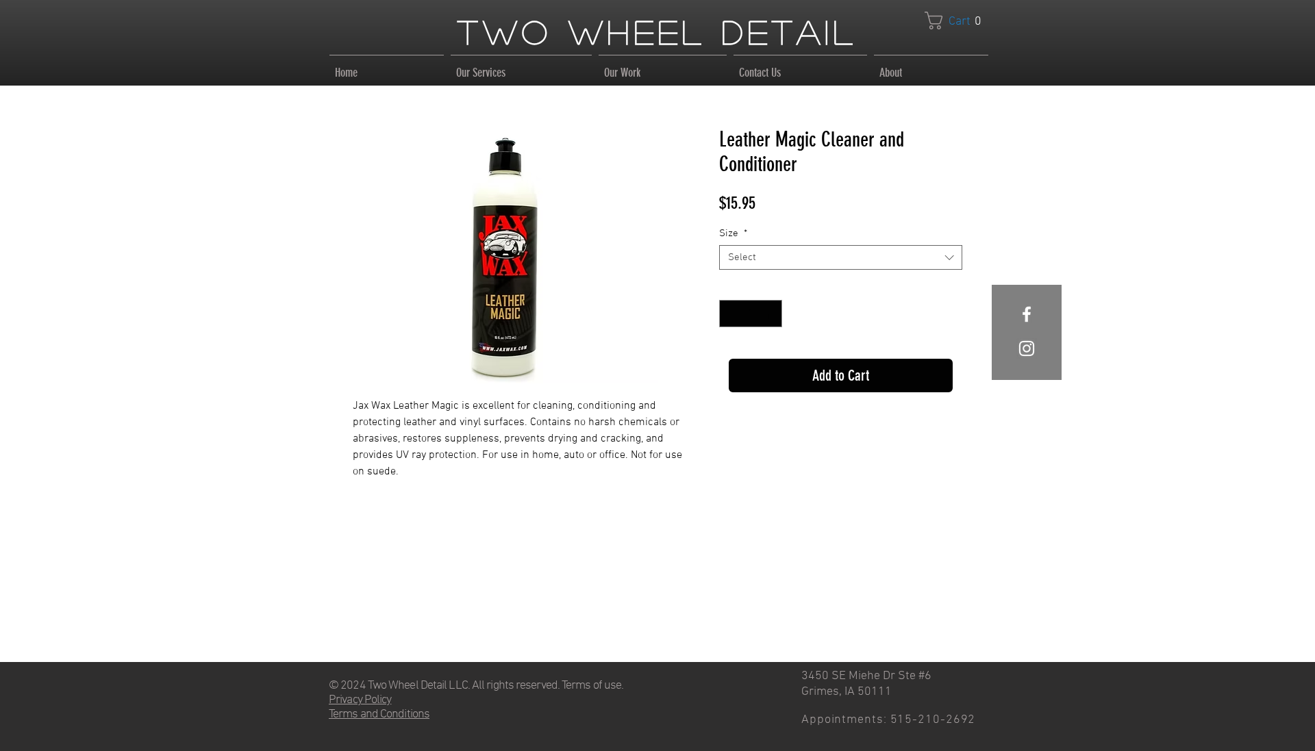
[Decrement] (730, 314)
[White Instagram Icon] (1026, 348)
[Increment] (770, 314)
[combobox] (840, 257)
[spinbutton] (750, 314)
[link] (958, 20)
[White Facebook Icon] (1026, 314)
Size (733, 233)
